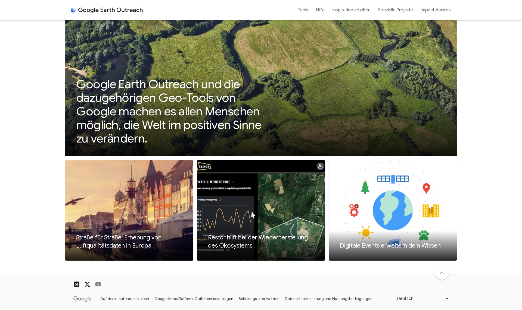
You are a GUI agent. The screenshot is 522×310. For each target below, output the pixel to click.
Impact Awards (436, 10)
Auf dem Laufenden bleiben (124, 298)
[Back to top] (442, 273)
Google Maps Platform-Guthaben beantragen (193, 298)
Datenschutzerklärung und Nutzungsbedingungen (328, 298)
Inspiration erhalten (351, 10)
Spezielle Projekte (395, 10)
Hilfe (320, 10)
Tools (303, 10)
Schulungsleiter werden (259, 298)
